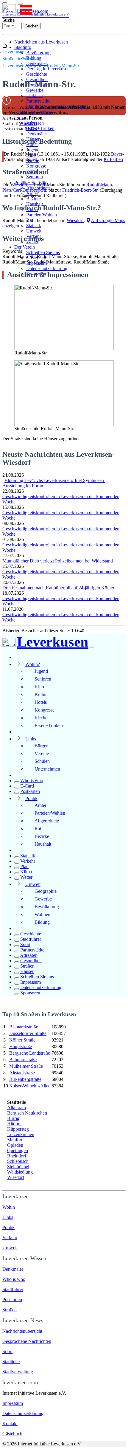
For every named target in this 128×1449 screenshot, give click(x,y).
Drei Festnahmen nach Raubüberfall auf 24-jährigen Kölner (58, 587)
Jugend (33, 149)
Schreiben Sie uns (43, 252)
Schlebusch (18, 1161)
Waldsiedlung (20, 1171)
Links (30, 738)
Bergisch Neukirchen (27, 1112)
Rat (38, 828)
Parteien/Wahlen (41, 214)
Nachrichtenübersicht (22, 1331)
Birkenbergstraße (25, 1079)
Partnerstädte (38, 100)
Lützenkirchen (20, 1134)
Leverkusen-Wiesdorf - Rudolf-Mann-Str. (41, 65)
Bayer (116, 153)
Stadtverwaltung (17, 1371)
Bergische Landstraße (29, 1053)
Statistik (33, 225)
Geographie (46, 891)
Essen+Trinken (40, 128)
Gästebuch (12, 1433)
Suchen (31, 26)
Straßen (27, 965)
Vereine (42, 753)
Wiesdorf (28, 123)
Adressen (29, 955)
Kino (39, 686)
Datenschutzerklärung (46, 268)
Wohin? (32, 664)
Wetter (26, 877)
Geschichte (36, 74)
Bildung (42, 922)
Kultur (41, 694)
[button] (20, 4)
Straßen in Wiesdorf (21, 58)
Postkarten (30, 791)
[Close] (92, 646)
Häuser (27, 971)
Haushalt (43, 844)
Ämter (40, 805)
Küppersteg (18, 1129)
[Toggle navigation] (4, 3)
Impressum (30, 982)
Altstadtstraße (22, 1072)
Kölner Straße (22, 1039)
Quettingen (17, 1150)
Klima (26, 871)
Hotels (41, 702)
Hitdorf (14, 1123)
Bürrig (13, 1118)
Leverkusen (13, 51)
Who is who (31, 780)
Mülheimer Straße (26, 1066)
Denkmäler (36, 133)
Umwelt (33, 230)
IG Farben (113, 159)
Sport (25, 944)
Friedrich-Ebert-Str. (80, 190)
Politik (31, 798)
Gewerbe (34, 90)
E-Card (27, 785)
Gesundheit (31, 960)
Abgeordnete (47, 820)
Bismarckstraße (23, 1026)
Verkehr (27, 861)
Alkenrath (16, 1107)
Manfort (14, 1139)
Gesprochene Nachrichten (26, 1341)
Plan (24, 866)
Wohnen (42, 914)
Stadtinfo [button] (22, 47)
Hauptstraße (20, 1046)
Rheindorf (16, 1155)
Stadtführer (30, 939)
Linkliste (34, 95)
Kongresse (36, 165)
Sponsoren (30, 992)
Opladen (15, 1145)
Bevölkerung (38, 52)
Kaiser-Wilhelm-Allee (29, 1085)
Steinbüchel (18, 1166)
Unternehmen (47, 768)
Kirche (41, 717)
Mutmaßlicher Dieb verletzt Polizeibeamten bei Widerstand (57, 560)
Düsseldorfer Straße (27, 1033)
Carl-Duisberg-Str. (30, 190)
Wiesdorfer (20, 184)
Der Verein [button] (24, 246)
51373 (31, 128)
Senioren (34, 176)
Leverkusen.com (35, 12)
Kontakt (10, 1423)
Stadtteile (11, 1361)
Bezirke (33, 198)
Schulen (42, 761)
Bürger (41, 745)
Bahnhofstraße (23, 1059)
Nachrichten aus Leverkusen (41, 41)
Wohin (8, 1207)
